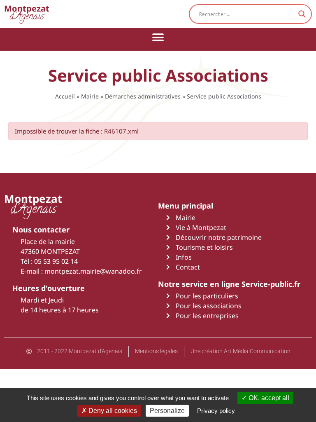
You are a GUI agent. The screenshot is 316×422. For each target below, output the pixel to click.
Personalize (167, 410)
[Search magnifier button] (302, 14)
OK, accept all (268, 397)
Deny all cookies (112, 410)
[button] (158, 37)
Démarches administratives (143, 96)
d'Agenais (26, 14)
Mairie (90, 96)
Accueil (65, 96)
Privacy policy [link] (216, 410)
